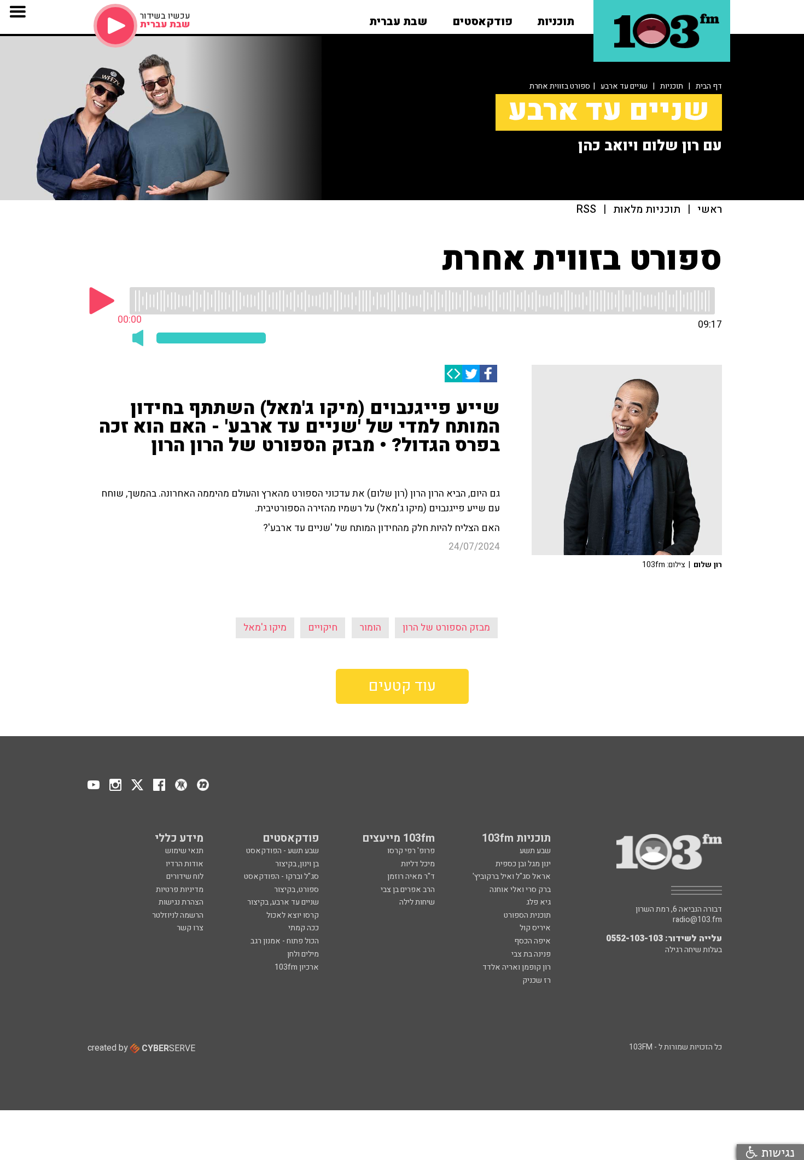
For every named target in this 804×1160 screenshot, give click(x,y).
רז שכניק (536, 980)
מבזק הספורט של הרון (446, 627)
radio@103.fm (697, 920)
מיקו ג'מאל (265, 627)
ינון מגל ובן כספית (523, 864)
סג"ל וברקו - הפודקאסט (281, 876)
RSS (586, 209)
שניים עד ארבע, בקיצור (283, 902)
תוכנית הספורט (527, 915)
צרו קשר (190, 928)
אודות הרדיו (184, 864)
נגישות (776, 1152)
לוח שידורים (184, 876)
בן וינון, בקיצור (297, 864)
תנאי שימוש (184, 851)
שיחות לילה (417, 902)
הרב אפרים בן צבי (408, 889)
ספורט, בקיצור (296, 889)
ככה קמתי (303, 928)
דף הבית (709, 86)
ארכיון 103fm (297, 967)
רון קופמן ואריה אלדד (516, 967)
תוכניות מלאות (646, 209)
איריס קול (535, 928)
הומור (370, 627)
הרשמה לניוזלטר (177, 915)
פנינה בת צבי (531, 954)
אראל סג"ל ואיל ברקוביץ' (512, 876)
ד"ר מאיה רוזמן (411, 876)
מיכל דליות (418, 864)
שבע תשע (535, 851)
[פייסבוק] (488, 373)
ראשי (709, 209)
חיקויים (322, 627)
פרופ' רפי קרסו (411, 851)
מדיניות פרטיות (179, 889)
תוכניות (671, 86)
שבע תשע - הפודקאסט (282, 851)
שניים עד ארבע (624, 86)
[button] (555, 18)
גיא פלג (538, 902)
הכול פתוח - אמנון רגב (284, 941)
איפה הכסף (532, 941)
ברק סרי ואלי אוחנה (520, 889)
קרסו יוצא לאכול (292, 915)
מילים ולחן (303, 954)
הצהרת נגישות (181, 902)
